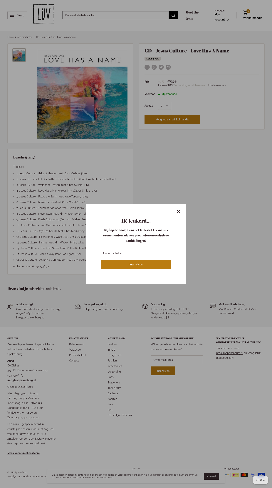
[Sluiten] (178, 211)
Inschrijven (136, 264)
